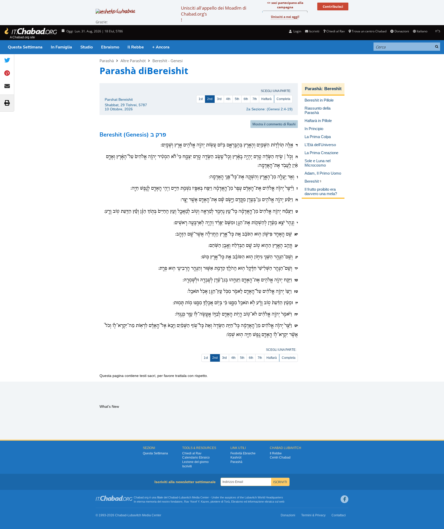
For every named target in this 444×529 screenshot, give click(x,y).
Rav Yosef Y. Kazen (196, 501)
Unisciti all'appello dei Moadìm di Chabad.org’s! (213, 14)
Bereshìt (333, 88)
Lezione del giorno (195, 462)
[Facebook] (344, 499)
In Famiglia (61, 47)
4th (228, 99)
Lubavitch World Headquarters (264, 497)
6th (246, 99)
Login (297, 31)
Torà (227, 501)
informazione (256, 501)
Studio (86, 47)
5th (237, 99)
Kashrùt (235, 457)
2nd (210, 99)
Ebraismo (110, 47)
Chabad (173, 497)
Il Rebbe (136, 47)
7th (254, 99)
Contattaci (339, 515)
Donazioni (401, 31)
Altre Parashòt (133, 60)
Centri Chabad (280, 457)
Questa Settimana (25, 47)
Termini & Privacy (313, 515)
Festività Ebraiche (243, 453)
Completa (283, 99)
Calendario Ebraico (196, 457)
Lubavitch (185, 497)
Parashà (107, 60)
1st (201, 99)
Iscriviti (187, 466)
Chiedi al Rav (335, 31)
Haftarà (266, 99)
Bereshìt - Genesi (167, 60)
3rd (219, 99)
